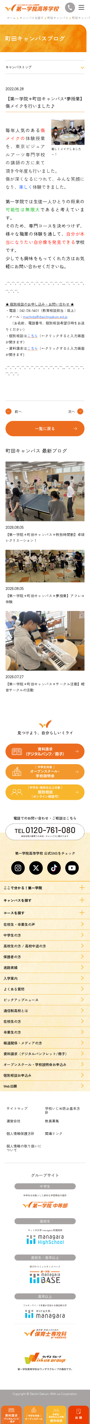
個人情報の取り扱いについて (24, 1147)
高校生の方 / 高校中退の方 (25, 945)
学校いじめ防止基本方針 (62, 1110)
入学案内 (11, 978)
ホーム (11, 18)
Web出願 (10, 1086)
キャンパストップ (19, 67)
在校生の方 (12, 1021)
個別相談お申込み (18, 1075)
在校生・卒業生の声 (19, 924)
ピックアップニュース (21, 999)
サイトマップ (17, 1108)
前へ (18, 411)
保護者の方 (12, 956)
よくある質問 (14, 989)
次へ (71, 411)
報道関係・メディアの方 (23, 1042)
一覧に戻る (45, 428)
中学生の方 (12, 935)
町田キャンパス (57, 18)
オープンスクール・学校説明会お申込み (35, 1064)
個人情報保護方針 (20, 1133)
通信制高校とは (16, 1010)
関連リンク (53, 1133)
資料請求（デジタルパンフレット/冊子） (36, 1053)
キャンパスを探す (32, 18)
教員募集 (52, 1120)
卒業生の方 (12, 1032)
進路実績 (11, 967)
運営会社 (13, 1120)
